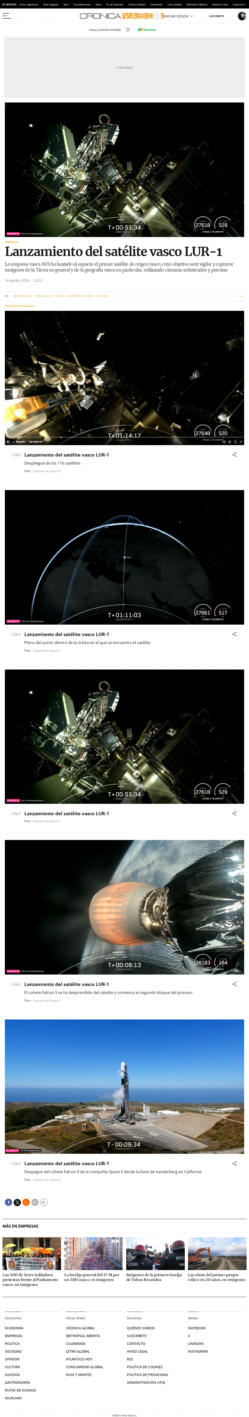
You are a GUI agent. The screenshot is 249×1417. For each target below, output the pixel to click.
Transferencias (82, 4)
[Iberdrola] (146, 29)
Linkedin (196, 1343)
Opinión (12, 1359)
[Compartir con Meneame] (26, 1202)
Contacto (136, 1343)
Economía (14, 1328)
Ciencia (60, 296)
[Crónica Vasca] (124, 16)
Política (12, 1343)
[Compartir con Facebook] (8, 1202)
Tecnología (43, 296)
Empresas (11, 242)
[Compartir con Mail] (35, 1202)
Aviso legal (137, 1351)
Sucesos (12, 1374)
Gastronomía (17, 1382)
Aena (98, 4)
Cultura (12, 1367)
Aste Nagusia (51, 4)
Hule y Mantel (79, 1374)
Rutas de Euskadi (20, 1390)
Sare (66, 4)
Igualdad (13, 1398)
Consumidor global (84, 1367)
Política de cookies (145, 1367)
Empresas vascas (81, 296)
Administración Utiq (146, 1382)
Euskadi (102, 296)
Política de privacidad (147, 1374)
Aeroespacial (22, 296)
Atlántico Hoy (220, 4)
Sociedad (13, 1351)
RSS (130, 1359)
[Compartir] (234, 454)
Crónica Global (136, 4)
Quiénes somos (141, 1328)
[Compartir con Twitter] (17, 1202)
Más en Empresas (20, 1226)
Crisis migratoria (28, 4)
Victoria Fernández (19, 306)
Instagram (198, 1351)
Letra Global (175, 4)
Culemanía (156, 4)
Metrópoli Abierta (197, 4)
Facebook (197, 1328)
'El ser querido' (115, 4)
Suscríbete (137, 1335)
